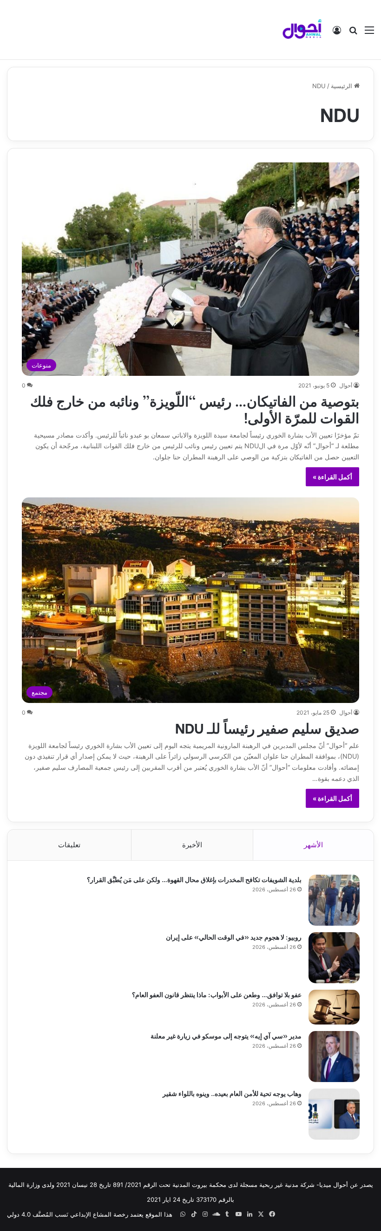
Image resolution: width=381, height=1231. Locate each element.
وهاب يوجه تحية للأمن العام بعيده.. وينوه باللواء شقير (232, 1093)
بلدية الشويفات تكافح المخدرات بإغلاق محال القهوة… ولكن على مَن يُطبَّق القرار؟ (194, 879)
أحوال (345, 385)
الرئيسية (342, 86)
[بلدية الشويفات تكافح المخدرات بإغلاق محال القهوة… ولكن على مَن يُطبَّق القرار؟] (334, 900)
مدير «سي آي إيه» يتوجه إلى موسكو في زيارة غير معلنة (226, 1035)
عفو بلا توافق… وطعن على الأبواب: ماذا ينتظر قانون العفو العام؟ (217, 994)
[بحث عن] (353, 33)
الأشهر (313, 844)
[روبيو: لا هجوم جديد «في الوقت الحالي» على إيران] (334, 957)
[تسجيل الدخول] (337, 33)
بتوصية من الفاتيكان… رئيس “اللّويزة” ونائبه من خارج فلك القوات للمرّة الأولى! (194, 408)
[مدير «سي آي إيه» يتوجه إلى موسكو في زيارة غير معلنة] (334, 1056)
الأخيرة (192, 844)
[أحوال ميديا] (302, 29)
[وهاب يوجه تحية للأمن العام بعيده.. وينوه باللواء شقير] (334, 1114)
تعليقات (69, 844)
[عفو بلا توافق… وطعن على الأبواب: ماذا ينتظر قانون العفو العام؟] (334, 1007)
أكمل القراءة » (332, 477)
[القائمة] (369, 33)
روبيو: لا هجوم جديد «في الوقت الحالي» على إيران (234, 936)
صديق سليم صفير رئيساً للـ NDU (267, 727)
